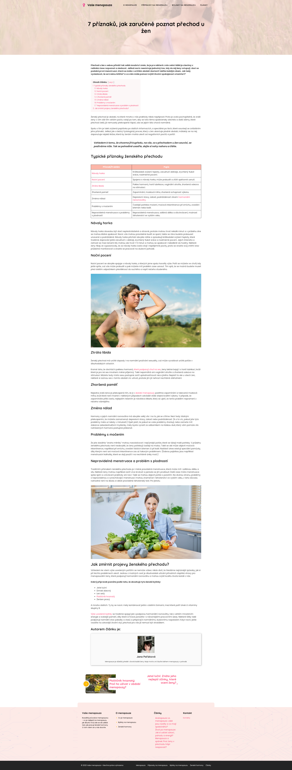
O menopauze (130, 5)
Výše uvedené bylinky (101, 614)
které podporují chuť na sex (147, 369)
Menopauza (140, 765)
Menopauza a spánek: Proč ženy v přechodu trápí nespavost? (164, 743)
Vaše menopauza (99, 5)
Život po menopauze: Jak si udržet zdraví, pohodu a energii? (165, 732)
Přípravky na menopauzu (154, 5)
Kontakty (186, 718)
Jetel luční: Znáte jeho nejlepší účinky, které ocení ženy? (161, 679)
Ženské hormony (125, 727)
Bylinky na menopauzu (184, 5)
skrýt (111, 82)
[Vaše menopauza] (84, 5)
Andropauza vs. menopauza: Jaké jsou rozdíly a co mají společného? (165, 722)
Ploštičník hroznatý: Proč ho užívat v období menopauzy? (124, 684)
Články (204, 5)
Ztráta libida (98, 186)
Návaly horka (98, 173)
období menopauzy (145, 393)
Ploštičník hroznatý (106, 596)
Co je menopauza (125, 718)
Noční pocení (98, 179)
